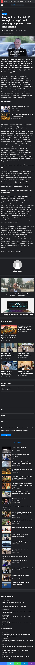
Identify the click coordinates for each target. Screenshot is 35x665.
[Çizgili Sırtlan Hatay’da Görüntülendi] (6, 450)
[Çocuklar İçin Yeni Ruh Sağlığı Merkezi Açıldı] (6, 577)
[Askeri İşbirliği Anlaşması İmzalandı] (6, 529)
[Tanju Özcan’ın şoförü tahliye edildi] (6, 570)
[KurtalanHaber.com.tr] (17, 5)
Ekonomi (11, 10)
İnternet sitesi (5, 421)
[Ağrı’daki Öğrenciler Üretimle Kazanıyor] (5, 109)
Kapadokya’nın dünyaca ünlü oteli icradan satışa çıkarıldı (8, 337)
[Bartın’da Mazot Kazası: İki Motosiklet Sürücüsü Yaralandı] (6, 494)
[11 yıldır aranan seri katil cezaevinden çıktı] (6, 501)
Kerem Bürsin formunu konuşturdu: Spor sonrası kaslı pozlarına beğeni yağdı (22, 485)
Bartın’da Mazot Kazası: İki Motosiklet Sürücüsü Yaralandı (21, 492)
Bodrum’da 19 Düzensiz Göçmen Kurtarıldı (14, 556)
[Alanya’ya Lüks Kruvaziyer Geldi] (6, 544)
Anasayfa (5, 10)
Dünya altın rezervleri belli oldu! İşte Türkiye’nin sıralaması (22, 470)
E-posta (3, 415)
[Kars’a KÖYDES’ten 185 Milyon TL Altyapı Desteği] (26, 365)
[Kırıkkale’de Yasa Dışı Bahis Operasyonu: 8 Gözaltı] (9, 347)
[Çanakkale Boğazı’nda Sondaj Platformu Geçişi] (6, 585)
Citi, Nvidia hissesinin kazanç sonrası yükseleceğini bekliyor (24, 327)
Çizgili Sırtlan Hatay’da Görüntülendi (19, 448)
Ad (2, 409)
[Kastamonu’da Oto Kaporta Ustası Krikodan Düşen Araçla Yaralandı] (6, 464)
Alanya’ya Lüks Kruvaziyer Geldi (21, 542)
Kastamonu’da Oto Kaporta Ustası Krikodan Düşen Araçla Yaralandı (22, 462)
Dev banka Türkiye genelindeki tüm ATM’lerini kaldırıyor (7, 373)
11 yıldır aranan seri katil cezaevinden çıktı (19, 499)
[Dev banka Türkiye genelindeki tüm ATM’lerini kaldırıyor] (9, 365)
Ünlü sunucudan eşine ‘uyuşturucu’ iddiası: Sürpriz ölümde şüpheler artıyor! (22, 513)
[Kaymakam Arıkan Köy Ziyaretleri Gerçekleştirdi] (6, 522)
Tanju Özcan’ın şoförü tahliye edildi (22, 568)
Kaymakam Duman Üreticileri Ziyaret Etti (24, 354)
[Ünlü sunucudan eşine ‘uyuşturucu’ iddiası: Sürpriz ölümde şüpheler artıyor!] (6, 514)
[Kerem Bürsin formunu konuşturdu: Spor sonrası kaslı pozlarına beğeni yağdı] (6, 486)
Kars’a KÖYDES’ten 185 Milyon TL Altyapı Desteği (25, 372)
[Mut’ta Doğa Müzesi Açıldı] (6, 563)
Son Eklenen (17, 442)
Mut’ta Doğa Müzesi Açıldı (19, 561)
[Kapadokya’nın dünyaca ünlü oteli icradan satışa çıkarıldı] (9, 329)
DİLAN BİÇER (7, 30)
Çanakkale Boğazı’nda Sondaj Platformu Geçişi (21, 583)
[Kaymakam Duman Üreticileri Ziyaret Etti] (26, 347)
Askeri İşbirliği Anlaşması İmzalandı (22, 527)
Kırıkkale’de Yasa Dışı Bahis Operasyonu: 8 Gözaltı (7, 355)
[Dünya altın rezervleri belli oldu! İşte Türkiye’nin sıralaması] (5, 116)
